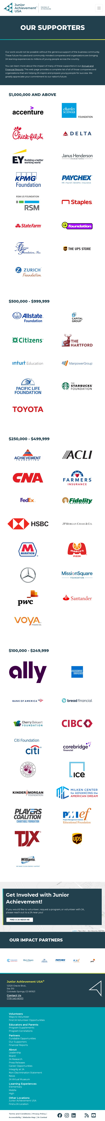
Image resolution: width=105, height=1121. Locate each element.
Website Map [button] (29, 1117)
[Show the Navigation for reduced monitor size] (99, 8)
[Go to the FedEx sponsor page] (28, 501)
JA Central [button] (42, 1117)
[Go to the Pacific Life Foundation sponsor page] (28, 386)
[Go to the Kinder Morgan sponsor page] (28, 792)
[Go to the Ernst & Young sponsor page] (28, 156)
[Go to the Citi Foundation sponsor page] (28, 746)
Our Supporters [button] (18, 1041)
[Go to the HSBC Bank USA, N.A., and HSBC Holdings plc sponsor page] (27, 523)
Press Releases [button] (17, 1062)
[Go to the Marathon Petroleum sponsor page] (28, 549)
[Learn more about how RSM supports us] (12, 962)
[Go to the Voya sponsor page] (28, 621)
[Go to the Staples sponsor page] (77, 202)
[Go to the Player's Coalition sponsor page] (28, 815)
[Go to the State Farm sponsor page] (28, 225)
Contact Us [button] (14, 995)
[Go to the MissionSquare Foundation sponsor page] (77, 575)
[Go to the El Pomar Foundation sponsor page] (28, 769)
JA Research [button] (15, 1059)
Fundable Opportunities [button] (22, 1038)
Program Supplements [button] (21, 1027)
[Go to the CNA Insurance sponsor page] (28, 478)
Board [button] (12, 1056)
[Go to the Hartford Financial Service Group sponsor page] (77, 340)
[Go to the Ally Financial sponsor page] (27, 672)
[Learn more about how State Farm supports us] (77, 962)
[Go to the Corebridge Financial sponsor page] (77, 746)
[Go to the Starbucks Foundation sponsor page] (77, 386)
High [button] (11, 1093)
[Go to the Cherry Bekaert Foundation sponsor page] (28, 723)
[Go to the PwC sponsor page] (28, 598)
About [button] (13, 1049)
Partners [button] (14, 1035)
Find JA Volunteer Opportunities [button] (27, 1020)
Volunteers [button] (16, 1014)
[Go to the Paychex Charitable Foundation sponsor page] (77, 179)
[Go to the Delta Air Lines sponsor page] (77, 133)
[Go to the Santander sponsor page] (77, 598)
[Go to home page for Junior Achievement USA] (27, 8)
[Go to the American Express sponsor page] (77, 672)
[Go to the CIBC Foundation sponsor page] (77, 723)
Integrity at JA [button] (16, 1069)
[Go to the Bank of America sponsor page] (28, 700)
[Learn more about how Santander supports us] (28, 962)
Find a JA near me (20, 919)
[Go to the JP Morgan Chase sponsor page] (77, 524)
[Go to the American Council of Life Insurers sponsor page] (77, 455)
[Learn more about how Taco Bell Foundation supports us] (93, 962)
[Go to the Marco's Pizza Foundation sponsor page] (77, 549)
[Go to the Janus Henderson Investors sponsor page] (77, 156)
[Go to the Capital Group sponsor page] (77, 317)
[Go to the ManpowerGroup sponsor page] (77, 363)
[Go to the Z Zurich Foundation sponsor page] (28, 272)
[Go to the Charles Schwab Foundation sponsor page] (77, 110)
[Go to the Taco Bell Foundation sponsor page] (77, 225)
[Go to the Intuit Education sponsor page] (28, 363)
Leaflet (74, 931)
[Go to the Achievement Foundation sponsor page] (28, 455)
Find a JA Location (18, 1104)
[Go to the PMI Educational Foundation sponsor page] (77, 815)
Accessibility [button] (15, 1117)
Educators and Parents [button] (23, 1024)
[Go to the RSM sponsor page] (28, 202)
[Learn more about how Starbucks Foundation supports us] (61, 962)
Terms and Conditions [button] (20, 1114)
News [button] (12, 1076)
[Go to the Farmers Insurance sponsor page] (77, 478)
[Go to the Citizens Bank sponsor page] (28, 340)
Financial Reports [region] (18, 1045)
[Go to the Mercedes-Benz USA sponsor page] (28, 575)
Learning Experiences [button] (23, 1084)
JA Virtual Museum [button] (19, 1079)
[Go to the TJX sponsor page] (28, 838)
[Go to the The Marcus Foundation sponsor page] (28, 249)
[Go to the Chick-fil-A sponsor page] (28, 133)
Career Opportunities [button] (20, 1066)
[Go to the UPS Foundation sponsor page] (77, 838)
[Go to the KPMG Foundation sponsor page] (28, 179)
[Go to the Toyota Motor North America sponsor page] (28, 409)
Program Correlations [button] (20, 1031)
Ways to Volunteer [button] (19, 1017)
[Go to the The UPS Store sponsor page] (77, 249)
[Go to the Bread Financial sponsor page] (77, 700)
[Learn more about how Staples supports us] (44, 962)
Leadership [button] (15, 1052)
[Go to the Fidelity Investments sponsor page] (77, 501)
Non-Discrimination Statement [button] (25, 1072)
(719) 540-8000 (15, 998)
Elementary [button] (15, 1086)
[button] (60, 1115)
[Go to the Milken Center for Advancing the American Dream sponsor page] (77, 792)
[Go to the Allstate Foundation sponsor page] (28, 317)
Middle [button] (12, 1090)
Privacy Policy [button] (39, 1114)
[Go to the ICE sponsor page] (77, 769)
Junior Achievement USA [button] (22, 1100)
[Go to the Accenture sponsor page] (28, 110)
